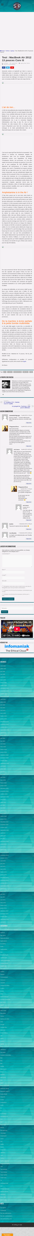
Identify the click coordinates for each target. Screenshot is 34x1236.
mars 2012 (3, 902)
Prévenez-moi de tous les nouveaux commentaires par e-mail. (17, 591)
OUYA (1, 1105)
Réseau (2, 1127)
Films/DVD (3, 1013)
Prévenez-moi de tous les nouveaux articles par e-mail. (16, 595)
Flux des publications (5, 1213)
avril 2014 (2, 847)
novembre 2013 (4, 855)
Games (2, 1016)
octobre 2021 (3, 827)
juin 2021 (2, 838)
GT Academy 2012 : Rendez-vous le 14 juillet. (12, 402)
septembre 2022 (4, 796)
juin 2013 (2, 863)
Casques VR (3, 966)
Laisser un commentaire (9, 64)
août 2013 (3, 861)
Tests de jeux (3, 1172)
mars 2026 (3, 680)
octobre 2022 (3, 794)
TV (1, 1180)
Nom (3, 569)
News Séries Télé (4, 1085)
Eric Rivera (5, 63)
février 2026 (3, 682)
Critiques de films (4, 985)
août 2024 (3, 732)
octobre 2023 (3, 760)
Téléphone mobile (5, 1163)
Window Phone (4, 1191)
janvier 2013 (3, 874)
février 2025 (3, 716)
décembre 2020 (4, 841)
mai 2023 (2, 774)
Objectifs (2, 1097)
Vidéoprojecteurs (4, 1188)
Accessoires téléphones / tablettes (9, 930)
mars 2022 (3, 813)
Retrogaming (3, 1130)
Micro (1, 1072)
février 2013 (3, 872)
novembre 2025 (4, 691)
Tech (1, 1155)
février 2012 (3, 905)
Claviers (2, 974)
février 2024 (3, 749)
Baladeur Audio (4, 955)
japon (1, 1038)
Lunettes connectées (5, 1055)
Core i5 (10, 372)
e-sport (2, 988)
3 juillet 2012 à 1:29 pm (26, 415)
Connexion (3, 1210)
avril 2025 (2, 710)
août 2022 (3, 799)
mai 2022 (2, 808)
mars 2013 (3, 869)
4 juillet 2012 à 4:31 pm (26, 426)
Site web (4, 580)
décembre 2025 (4, 688)
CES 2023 (2, 968)
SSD (1, 1141)
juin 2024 (2, 738)
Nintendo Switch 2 (5, 1091)
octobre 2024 (3, 727)
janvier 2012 (3, 908)
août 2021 (3, 833)
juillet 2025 (3, 702)
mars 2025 (3, 713)
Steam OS (2, 1149)
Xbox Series (3, 1200)
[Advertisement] (17, 31)
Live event (2, 1052)
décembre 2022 (4, 788)
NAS (1, 1080)
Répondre (28, 422)
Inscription (3, 1207)
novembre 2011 (4, 913)
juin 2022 (2, 805)
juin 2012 (2, 894)
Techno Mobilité (4, 1161)
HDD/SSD (2, 1030)
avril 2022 (2, 810)
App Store (3, 935)
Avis (1, 952)
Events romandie (4, 1007)
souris (2, 1138)
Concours (2, 980)
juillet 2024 (3, 735)
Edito (1, 994)
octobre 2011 (3, 916)
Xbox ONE (3, 1197)
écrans (2, 991)
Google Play (3, 1027)
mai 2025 (2, 707)
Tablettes (2, 1152)
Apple (24, 361)
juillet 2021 (3, 835)
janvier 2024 (3, 752)
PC (1, 1108)
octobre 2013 (3, 858)
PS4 (1, 1119)
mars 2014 (3, 849)
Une (1, 1186)
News (1, 1083)
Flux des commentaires (6, 1216)
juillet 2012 (3, 891)
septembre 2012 (4, 886)
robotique (3, 1133)
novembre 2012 (4, 880)
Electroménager (4, 996)
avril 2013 (2, 866)
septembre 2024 (4, 730)
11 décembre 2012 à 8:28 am (25, 533)
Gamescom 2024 (4, 1019)
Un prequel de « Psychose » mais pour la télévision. (21, 406)
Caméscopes (3, 957)
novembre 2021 (4, 824)
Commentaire (6, 553)
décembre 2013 (4, 852)
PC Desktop (3, 1113)
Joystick (2, 1041)
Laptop (12, 50)
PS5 (1, 1122)
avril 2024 (2, 744)
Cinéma (2, 971)
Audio (1, 946)
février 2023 (3, 783)
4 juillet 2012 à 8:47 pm (26, 449)
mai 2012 (2, 897)
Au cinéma (3, 943)
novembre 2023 (4, 757)
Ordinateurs (3, 1102)
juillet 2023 (3, 769)
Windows (2, 1194)
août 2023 (3, 766)
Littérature (3, 1049)
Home (3, 50)
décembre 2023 (4, 755)
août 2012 (3, 888)
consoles (2, 982)
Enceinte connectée (5, 999)
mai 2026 (2, 674)
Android (2, 932)
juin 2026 (2, 671)
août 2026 (3, 666)
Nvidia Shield (3, 1094)
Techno (7, 50)
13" (5, 372)
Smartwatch (3, 1136)
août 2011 (3, 922)
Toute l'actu (3, 1177)
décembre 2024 (4, 721)
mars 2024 (3, 746)
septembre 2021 (4, 830)
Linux (1, 1046)
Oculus (2, 1099)
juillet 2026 (3, 668)
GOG (1, 1021)
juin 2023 (2, 771)
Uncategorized (4, 1183)
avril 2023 (2, 777)
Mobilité (2, 1074)
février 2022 (3, 816)
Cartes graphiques (5, 960)
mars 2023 (3, 780)
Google (2, 1024)
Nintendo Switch (4, 1088)
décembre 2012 (4, 877)
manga (2, 1066)
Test (31, 372)
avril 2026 (2, 677)
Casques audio (4, 963)
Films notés (3, 1010)
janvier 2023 (3, 785)
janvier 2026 (3, 685)
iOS (1, 1035)
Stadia (2, 1144)
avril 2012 (2, 900)
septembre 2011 (4, 919)
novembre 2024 (4, 724)
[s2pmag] (17, 5)
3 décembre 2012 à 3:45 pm (25, 523)
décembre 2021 (4, 822)
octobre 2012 (3, 883)
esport (2, 1005)
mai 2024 (2, 741)
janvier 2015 (3, 844)
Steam (2, 1147)
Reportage (3, 1124)
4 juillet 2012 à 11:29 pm (26, 489)
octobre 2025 (3, 693)
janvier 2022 (3, 819)
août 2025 (3, 699)
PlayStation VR (4, 1116)
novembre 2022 (4, 791)
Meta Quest (3, 1069)
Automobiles (3, 949)
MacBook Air (17, 372)
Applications (3, 941)
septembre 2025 (4, 696)
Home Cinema (4, 1033)
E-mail (4, 575)
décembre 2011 (4, 911)
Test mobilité (3, 1169)
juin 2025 (2, 705)
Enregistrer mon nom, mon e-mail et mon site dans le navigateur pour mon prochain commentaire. (16, 587)
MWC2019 (3, 1077)
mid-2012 (25, 372)
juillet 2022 (3, 802)
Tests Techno (3, 1175)
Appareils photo (4, 938)
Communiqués (4, 977)
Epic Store (3, 1002)
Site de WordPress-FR (6, 1218)
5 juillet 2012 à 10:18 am (26, 508)
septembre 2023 (4, 763)
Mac (25, 63)
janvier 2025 (3, 719)
